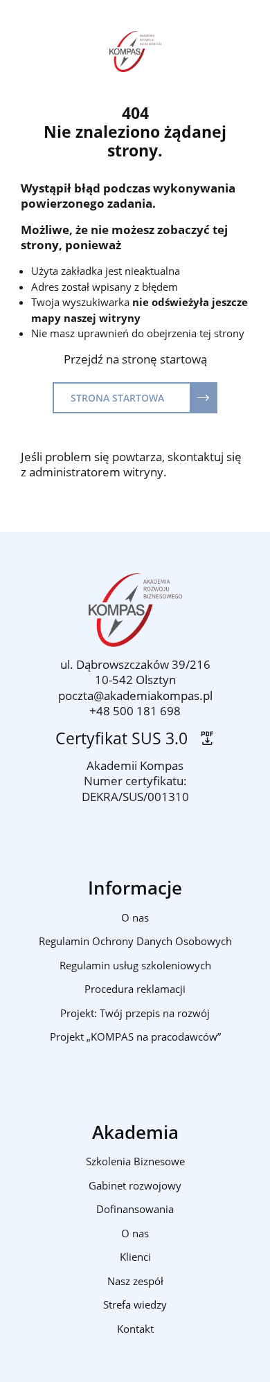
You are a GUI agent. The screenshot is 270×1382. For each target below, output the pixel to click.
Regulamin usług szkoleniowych (135, 965)
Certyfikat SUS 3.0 (125, 738)
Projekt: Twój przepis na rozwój (135, 1013)
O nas (135, 917)
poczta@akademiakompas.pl (135, 695)
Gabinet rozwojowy (135, 1185)
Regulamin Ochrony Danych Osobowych (135, 941)
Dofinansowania (135, 1209)
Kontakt (135, 1329)
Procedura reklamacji (135, 989)
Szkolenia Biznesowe (135, 1161)
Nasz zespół (135, 1281)
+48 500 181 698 (135, 711)
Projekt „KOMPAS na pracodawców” (135, 1036)
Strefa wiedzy (135, 1304)
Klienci (135, 1257)
